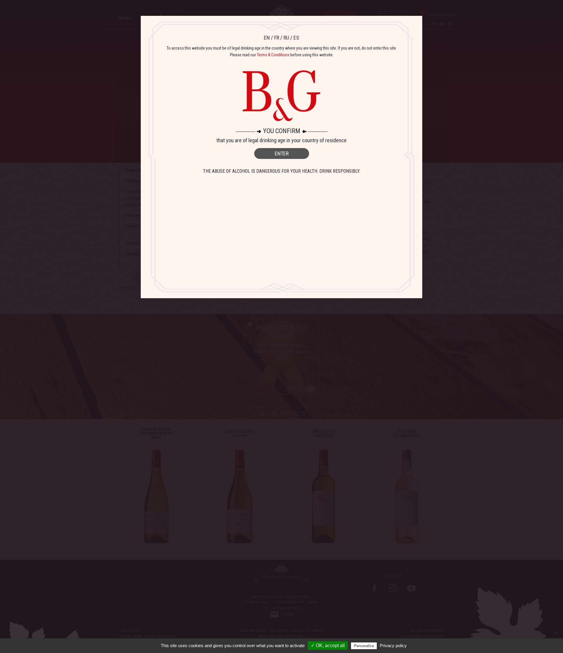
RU (286, 38)
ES (296, 38)
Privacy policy (393, 645)
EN (267, 38)
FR (276, 38)
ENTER (282, 153)
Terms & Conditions (273, 54)
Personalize (364, 646)
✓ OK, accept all (328, 645)
